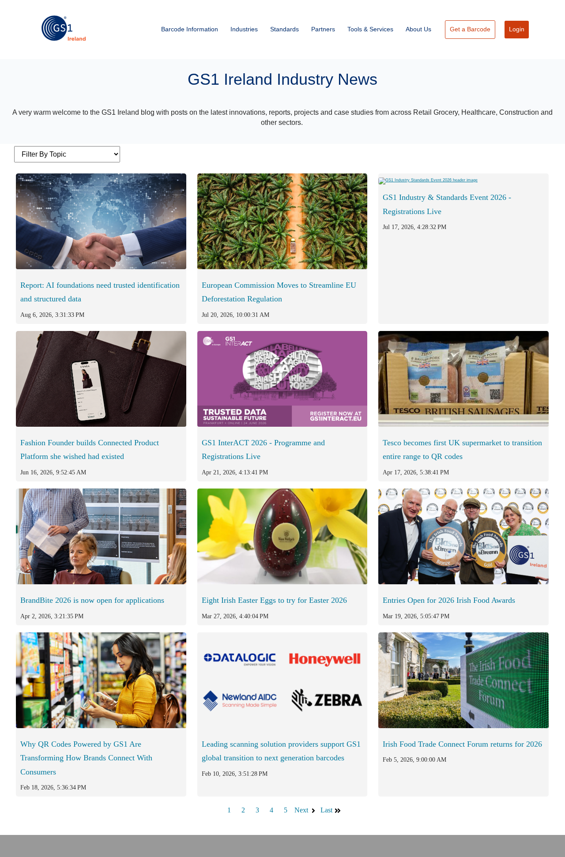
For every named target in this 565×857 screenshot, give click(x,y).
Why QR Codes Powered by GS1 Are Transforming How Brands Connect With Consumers (86, 758)
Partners (323, 29)
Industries (244, 29)
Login (516, 29)
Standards (284, 29)
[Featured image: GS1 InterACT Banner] (282, 424)
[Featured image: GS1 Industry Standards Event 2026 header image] (428, 178)
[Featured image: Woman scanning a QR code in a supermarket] (101, 725)
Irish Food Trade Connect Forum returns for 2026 (462, 744)
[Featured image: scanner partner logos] (282, 725)
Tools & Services (370, 29)
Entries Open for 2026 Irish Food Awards (449, 600)
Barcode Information (189, 29)
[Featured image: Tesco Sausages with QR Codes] (463, 424)
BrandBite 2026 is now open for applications (92, 600)
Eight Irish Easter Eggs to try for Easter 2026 (274, 600)
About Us (418, 29)
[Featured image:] (282, 266)
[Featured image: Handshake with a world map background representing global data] (101, 266)
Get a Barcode (470, 29)
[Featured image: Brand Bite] (101, 581)
